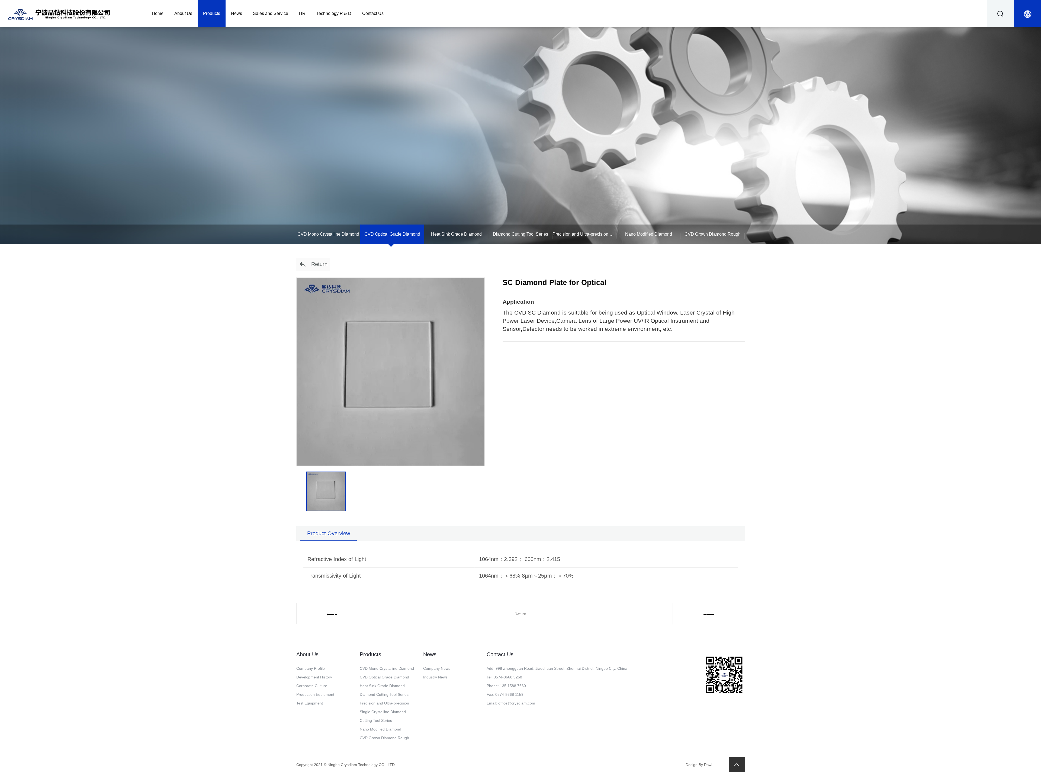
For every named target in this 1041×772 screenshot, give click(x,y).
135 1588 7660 (513, 686)
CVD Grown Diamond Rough (713, 234)
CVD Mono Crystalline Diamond (328, 234)
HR (302, 13)
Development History (314, 677)
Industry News (435, 677)
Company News (436, 668)
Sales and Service (270, 13)
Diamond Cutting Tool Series (520, 234)
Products (211, 13)
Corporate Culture (311, 686)
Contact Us (373, 13)
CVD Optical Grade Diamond (392, 234)
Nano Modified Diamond (648, 234)
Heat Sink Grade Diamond (456, 234)
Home (157, 13)
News (236, 13)
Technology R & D (333, 13)
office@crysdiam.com (516, 703)
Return (316, 264)
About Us (183, 13)
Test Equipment (309, 703)
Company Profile (310, 668)
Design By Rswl (699, 765)
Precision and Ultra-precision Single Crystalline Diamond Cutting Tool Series (584, 234)
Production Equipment (315, 694)
